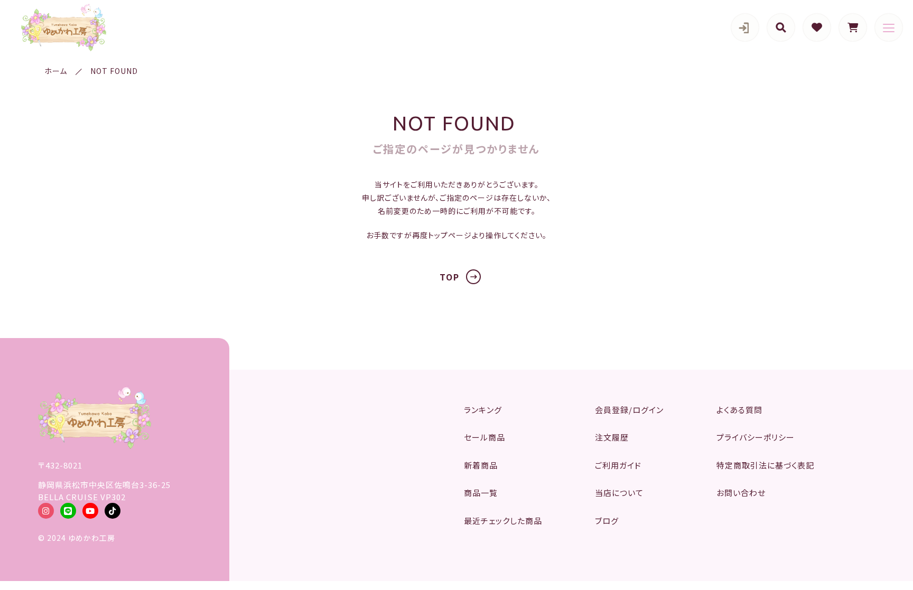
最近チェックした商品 (503, 520)
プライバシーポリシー (755, 437)
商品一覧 (481, 492)
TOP (450, 276)
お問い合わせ (741, 492)
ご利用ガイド (618, 465)
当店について (619, 492)
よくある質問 (739, 409)
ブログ (607, 520)
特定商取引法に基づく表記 (765, 465)
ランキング (483, 409)
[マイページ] (745, 27)
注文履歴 (612, 437)
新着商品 (481, 465)
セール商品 (484, 437)
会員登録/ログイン (629, 409)
